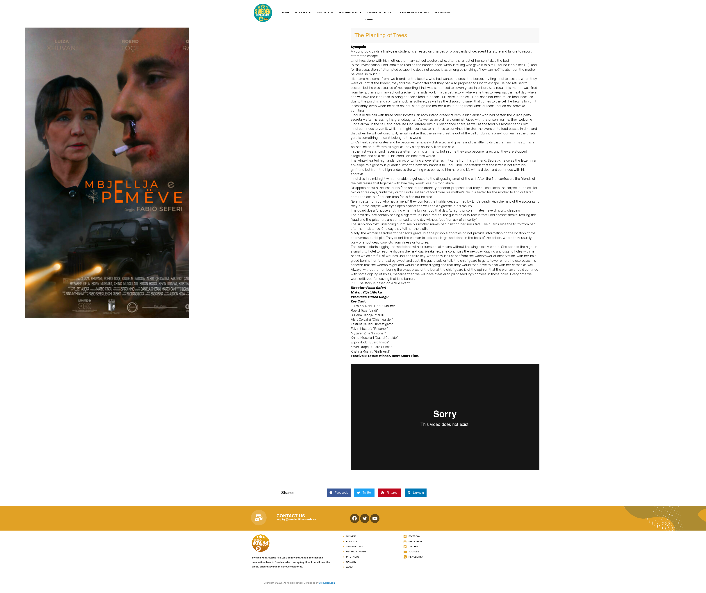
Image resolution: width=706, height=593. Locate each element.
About (369, 19)
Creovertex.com (327, 582)
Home (286, 12)
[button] (339, 493)
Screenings (443, 12)
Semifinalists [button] (348, 12)
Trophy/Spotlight (380, 12)
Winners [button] (301, 12)
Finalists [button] (322, 12)
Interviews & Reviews (414, 12)
